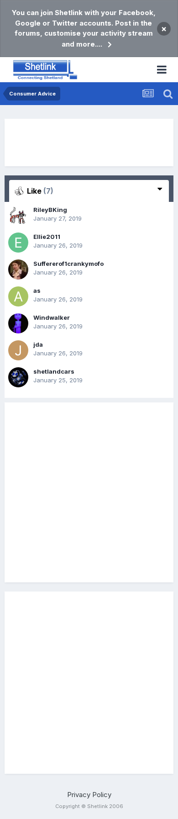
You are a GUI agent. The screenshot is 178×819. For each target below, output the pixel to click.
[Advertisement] (89, 142)
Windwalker (51, 317)
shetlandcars (53, 371)
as (37, 290)
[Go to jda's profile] (18, 350)
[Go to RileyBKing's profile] (18, 216)
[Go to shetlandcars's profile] (18, 377)
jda (38, 344)
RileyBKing (50, 209)
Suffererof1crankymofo (68, 263)
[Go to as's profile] (18, 296)
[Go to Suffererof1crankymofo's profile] (18, 269)
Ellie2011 (46, 236)
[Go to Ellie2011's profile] (18, 242)
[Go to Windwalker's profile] (18, 323)
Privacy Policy (89, 794)
